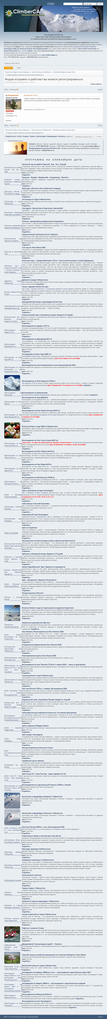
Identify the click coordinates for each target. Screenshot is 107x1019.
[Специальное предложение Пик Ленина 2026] (13, 651)
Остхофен (94, 144)
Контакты (61, 136)
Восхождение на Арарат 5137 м (35, 326)
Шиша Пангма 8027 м (11, 51)
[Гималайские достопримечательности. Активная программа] (13, 720)
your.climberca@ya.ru (49, 55)
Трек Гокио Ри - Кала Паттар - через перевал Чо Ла (44, 774)
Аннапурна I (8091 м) (11, 49)
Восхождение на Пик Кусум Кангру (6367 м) (41, 410)
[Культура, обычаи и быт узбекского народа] (13, 194)
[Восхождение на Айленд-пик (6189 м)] (13, 484)
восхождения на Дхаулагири (40, 395)
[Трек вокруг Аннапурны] (13, 741)
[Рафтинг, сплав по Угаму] (12, 941)
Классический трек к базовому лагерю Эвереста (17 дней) (47, 315)
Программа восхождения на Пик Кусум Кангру (45, 415)
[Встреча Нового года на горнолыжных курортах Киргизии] (12, 620)
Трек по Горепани (29, 527)
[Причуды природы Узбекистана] (13, 854)
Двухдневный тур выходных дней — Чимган (42, 944)
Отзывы (25, 136)
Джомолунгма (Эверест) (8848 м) (85, 47)
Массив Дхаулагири (40, 49)
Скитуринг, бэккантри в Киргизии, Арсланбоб (42, 208)
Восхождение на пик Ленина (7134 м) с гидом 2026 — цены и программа (53, 664)
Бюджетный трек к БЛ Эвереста (33, 702)
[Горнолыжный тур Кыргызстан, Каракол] (13, 241)
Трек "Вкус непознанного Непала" (33, 728)
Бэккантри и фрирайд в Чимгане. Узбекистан (42, 813)
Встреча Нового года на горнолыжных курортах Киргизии (48, 608)
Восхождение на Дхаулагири (35, 393)
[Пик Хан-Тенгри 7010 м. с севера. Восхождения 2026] (13, 695)
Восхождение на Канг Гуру (31, 356)
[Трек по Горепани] (11, 533)
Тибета (29, 51)
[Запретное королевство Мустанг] (13, 627)
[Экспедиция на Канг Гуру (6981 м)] (13, 359)
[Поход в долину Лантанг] (13, 599)
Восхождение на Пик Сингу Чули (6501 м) (40, 440)
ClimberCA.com (10, 136)
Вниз (6, 89)
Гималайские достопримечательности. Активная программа (49, 713)
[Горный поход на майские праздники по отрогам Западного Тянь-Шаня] (12, 963)
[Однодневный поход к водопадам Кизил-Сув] (13, 308)
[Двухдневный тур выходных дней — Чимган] (13, 949)
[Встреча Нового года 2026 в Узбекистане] (12, 438)
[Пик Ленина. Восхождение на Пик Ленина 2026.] (13, 639)
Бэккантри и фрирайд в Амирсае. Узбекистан (42, 796)
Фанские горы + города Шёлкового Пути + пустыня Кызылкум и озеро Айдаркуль (58, 260)
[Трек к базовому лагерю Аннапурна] (13, 497)
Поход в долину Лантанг (33, 593)
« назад (92, 84)
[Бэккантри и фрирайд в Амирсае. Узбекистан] (12, 808)
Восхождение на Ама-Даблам (35, 397)
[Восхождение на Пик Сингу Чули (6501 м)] (13, 445)
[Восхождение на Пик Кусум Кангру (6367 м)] (13, 417)
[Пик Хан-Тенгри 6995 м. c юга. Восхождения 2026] (13, 832)
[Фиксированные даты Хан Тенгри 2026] (13, 660)
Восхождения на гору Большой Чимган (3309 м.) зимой (46, 785)
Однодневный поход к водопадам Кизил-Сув (42, 302)
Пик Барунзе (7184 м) (29, 383)
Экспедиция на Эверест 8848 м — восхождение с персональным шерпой (53, 983)
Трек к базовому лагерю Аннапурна (37, 490)
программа (28, 715)
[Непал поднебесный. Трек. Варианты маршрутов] (13, 574)
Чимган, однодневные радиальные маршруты (43, 221)
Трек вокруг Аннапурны (32, 734)
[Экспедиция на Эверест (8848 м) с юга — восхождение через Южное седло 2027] (13, 980)
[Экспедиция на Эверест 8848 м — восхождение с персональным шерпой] (13, 991)
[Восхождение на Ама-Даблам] (13, 404)
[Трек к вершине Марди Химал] (13, 730)
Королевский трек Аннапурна (35, 514)
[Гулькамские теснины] (12, 880)
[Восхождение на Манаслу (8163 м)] (13, 998)
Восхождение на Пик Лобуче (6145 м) (38, 451)
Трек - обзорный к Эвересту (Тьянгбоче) (39, 580)
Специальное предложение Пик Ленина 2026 (41, 645)
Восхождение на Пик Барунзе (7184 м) (38, 381)
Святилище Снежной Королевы (36, 503)
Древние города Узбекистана (35, 280)
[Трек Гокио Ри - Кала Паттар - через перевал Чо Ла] (13, 780)
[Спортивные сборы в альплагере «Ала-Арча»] (13, 842)
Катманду (81, 144)
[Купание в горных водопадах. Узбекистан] (13, 907)
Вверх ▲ (100, 1017)
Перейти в (69, 136)
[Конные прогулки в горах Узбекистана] (13, 921)
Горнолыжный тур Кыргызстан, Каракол (40, 234)
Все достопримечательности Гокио (37, 748)
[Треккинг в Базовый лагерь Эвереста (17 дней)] (13, 561)
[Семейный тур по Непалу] (13, 767)
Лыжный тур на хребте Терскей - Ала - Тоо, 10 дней (44, 164)
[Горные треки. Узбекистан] (13, 894)
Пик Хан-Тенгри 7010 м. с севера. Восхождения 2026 (44, 688)
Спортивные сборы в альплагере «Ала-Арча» (41, 836)
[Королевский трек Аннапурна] (13, 521)
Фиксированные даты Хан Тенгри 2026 (39, 656)
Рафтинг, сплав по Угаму (33, 928)
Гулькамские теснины (32, 875)
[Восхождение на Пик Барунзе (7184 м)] (12, 390)
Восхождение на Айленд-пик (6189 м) (38, 477)
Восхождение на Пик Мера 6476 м (37, 464)
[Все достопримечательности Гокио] (13, 755)
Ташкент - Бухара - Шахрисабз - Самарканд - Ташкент (45, 177)
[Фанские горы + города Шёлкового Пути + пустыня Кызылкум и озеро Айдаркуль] (13, 272)
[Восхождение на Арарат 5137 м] (13, 332)
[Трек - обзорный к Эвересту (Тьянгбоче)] (13, 586)
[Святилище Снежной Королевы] (13, 509)
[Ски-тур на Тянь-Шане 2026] (13, 254)
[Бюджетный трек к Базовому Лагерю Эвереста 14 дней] (13, 707)
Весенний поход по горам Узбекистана (39, 965)
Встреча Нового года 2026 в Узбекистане (40, 426)
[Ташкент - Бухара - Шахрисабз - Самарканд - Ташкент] (13, 184)
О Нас (19, 136)
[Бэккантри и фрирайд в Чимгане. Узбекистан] (12, 824)
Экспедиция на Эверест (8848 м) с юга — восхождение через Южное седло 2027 (56, 972)
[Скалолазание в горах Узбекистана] (13, 682)
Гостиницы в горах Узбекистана (36, 199)
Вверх (6, 125)
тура (34, 569)
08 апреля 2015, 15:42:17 (31, 95)
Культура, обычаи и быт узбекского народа (41, 188)
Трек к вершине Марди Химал (35, 726)
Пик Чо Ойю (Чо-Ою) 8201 (87, 49)
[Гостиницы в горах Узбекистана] (13, 204)
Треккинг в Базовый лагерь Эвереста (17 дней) (42, 554)
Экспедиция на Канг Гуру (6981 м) (36, 354)
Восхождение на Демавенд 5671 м (37, 339)
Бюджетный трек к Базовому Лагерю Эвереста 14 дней (46, 699)
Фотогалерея (41, 136)
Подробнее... (26, 175)
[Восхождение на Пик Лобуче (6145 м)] (13, 458)
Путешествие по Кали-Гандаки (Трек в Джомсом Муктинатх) (48, 541)
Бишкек (59, 144)
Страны (32, 136)
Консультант (13, 95)
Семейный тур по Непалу (33, 761)
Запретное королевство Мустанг (36, 623)
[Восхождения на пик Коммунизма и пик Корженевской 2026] (13, 371)
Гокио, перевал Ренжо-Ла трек (35, 287)
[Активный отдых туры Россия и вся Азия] (6, 118)
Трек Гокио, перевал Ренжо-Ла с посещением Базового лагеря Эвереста (48, 289)
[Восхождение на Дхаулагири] (13, 395)
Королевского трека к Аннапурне (48, 517)
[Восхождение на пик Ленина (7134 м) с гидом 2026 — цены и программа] (13, 672)
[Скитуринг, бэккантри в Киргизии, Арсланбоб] (13, 215)
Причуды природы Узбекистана (36, 849)
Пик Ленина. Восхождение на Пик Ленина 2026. (43, 631)
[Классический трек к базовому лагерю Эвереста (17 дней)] (13, 321)
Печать (100, 89)
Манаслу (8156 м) (26, 49)
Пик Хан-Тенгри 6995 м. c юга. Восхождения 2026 (43, 827)
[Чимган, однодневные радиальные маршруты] (13, 228)
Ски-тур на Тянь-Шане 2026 (33, 247)
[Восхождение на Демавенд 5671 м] (13, 346)
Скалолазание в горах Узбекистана (37, 675)
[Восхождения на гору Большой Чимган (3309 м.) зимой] (13, 790)
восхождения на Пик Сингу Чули (91, 442)
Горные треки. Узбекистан (33, 888)
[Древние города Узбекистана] (13, 283)
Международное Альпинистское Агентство (44, 148)
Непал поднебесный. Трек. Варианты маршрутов (43, 567)
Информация (52, 136)
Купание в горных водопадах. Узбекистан (40, 901)
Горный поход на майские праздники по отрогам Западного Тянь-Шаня (54, 955)
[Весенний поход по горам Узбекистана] (13, 969)
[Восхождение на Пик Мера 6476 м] (13, 471)
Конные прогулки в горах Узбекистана (39, 914)
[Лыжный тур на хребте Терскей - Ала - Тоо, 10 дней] (13, 172)
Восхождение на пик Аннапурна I (36, 1001)
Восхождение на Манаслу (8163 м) (37, 994)
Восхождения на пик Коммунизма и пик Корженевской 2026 (49, 365)
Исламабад (73, 144)
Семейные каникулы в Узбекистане (38, 860)
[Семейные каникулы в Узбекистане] (13, 867)
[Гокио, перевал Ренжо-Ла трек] (13, 294)
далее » (99, 84)
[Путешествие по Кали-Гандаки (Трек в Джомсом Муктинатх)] (13, 548)
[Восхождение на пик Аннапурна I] (13, 1005)
